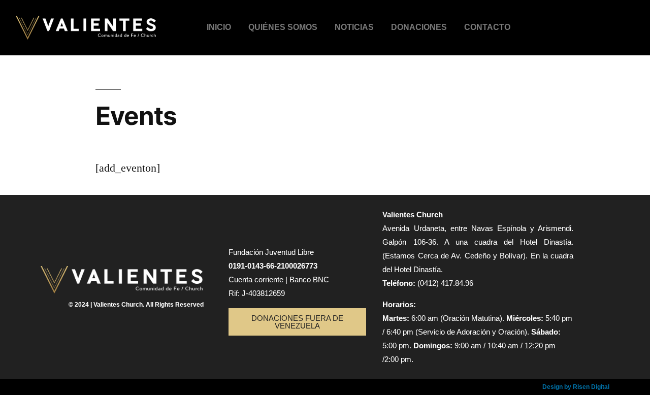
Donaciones (419, 27)
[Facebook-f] (564, 24)
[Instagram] (595, 24)
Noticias (354, 27)
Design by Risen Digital (575, 386)
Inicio (219, 27)
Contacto (487, 27)
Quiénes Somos (282, 27)
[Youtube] (626, 24)
